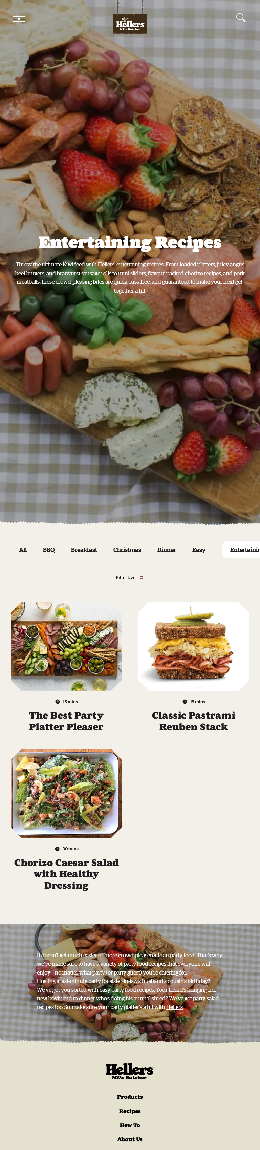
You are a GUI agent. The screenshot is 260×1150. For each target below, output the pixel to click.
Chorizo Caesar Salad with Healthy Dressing (66, 874)
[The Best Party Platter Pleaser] (66, 646)
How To (130, 1125)
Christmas (127, 549)
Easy (199, 549)
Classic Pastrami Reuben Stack (193, 721)
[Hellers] (130, 19)
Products (130, 1097)
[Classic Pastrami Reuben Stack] (193, 646)
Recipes (130, 1111)
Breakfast (84, 549)
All (23, 549)
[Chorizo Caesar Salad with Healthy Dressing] (66, 793)
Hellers (174, 1007)
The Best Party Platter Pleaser (66, 721)
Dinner (166, 549)
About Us (130, 1139)
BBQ (49, 549)
